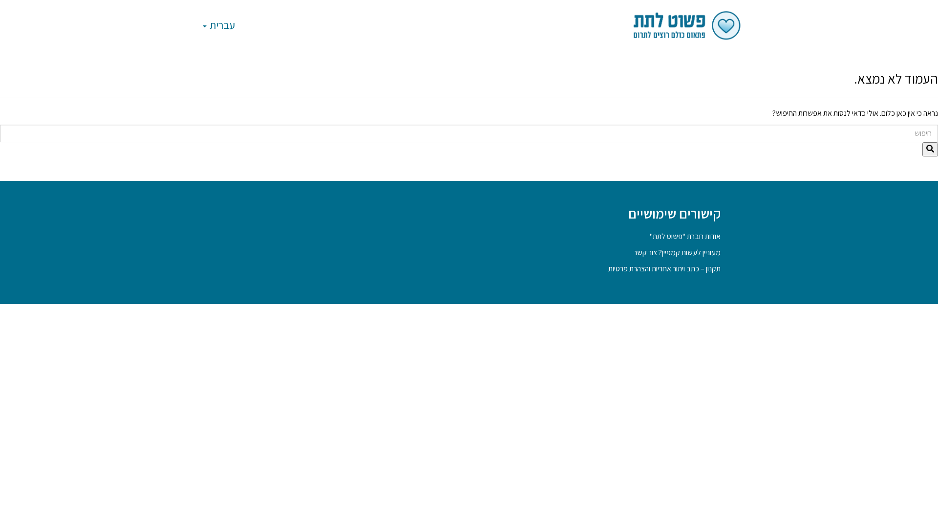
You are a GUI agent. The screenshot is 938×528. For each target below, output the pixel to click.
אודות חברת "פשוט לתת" (685, 236)
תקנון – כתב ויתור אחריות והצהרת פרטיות (664, 269)
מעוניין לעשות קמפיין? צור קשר (677, 252)
